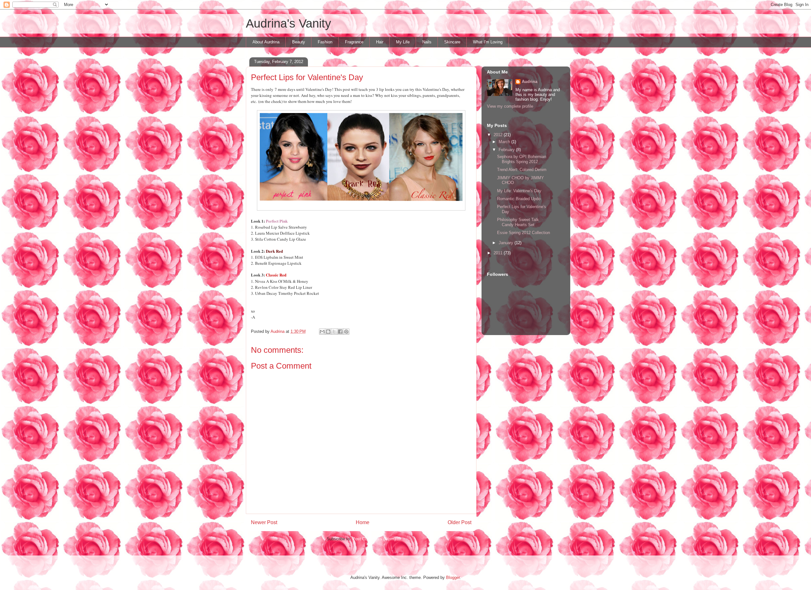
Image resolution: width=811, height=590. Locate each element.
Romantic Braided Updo (518, 198)
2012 (499, 134)
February (507, 149)
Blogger (453, 577)
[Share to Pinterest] (346, 331)
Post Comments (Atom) (374, 538)
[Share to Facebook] (340, 331)
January (506, 242)
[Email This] (322, 331)
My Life (403, 42)
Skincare (452, 42)
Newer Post (264, 522)
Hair (379, 42)
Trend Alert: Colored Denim (521, 169)
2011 (499, 253)
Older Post (459, 522)
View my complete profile (510, 106)
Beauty (298, 42)
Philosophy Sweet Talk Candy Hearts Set (518, 222)
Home (362, 522)
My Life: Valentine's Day (519, 190)
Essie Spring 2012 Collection (523, 232)
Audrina (529, 81)
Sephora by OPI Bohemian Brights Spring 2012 (521, 159)
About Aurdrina (265, 42)
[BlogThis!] (328, 331)
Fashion (325, 42)
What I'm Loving (487, 42)
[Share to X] (334, 331)
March (505, 141)
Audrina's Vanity (288, 23)
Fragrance (354, 42)
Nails (426, 42)
